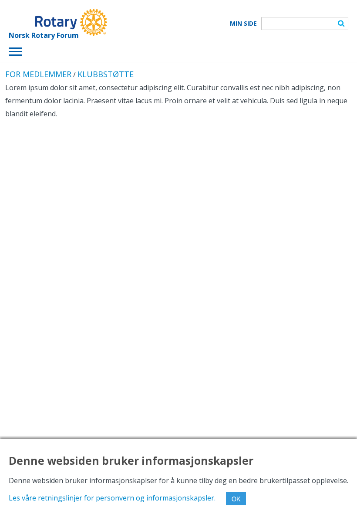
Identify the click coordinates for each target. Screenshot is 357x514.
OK (236, 498)
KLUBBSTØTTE (105, 74)
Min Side (243, 23)
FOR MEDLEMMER (38, 74)
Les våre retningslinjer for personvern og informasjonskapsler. (112, 498)
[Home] (58, 22)
